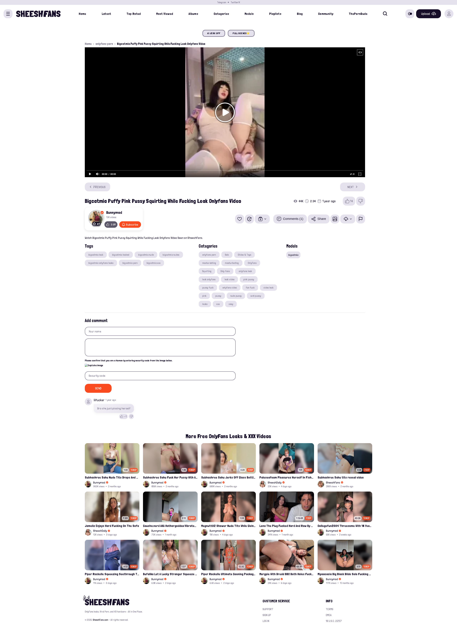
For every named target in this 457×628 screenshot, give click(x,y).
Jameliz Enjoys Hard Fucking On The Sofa (112, 526)
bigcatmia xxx (154, 262)
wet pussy (255, 295)
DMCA (329, 615)
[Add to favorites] (239, 219)
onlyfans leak (245, 271)
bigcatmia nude (146, 254)
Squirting (207, 271)
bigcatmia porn (130, 262)
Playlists (275, 14)
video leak (268, 287)
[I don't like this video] (360, 201)
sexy (231, 304)
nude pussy (236, 295)
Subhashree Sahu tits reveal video (341, 477)
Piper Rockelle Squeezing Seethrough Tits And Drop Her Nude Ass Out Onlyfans (112, 574)
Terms (329, 609)
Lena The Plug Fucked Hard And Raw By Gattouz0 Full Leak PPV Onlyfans (286, 526)
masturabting (209, 262)
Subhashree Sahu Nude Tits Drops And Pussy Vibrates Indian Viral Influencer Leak (112, 477)
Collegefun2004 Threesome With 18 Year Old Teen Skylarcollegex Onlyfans (345, 526)
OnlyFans (252, 262)
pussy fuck (208, 287)
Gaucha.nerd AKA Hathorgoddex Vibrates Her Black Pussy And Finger (170, 526)
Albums (193, 14)
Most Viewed (164, 14)
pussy (218, 295)
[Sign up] (449, 13)
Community (325, 14)
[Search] (385, 13)
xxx (218, 304)
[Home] (38, 14)
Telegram (221, 2)
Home (82, 14)
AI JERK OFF (213, 33)
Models (249, 14)
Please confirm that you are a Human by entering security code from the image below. (128, 360)
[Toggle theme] (409, 13)
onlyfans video (229, 287)
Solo (227, 254)
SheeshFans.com (100, 619)
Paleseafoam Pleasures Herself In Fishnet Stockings (286, 477)
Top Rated (134, 14)
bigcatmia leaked (120, 254)
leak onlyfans (209, 279)
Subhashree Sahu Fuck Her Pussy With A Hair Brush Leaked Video (170, 477)
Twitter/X (235, 2)
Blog (300, 14)
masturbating (232, 262)
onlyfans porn (104, 44)
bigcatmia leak (95, 254)
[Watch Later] (249, 219)
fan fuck (250, 287)
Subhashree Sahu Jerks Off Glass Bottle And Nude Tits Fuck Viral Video (228, 477)
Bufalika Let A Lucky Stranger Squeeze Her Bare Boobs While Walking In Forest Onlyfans (170, 574)
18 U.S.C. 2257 (334, 621)
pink (204, 295)
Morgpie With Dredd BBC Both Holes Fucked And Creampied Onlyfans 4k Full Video (286, 574)
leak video (230, 279)
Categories (221, 14)
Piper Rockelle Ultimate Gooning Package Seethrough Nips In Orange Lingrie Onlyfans (228, 574)
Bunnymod (114, 212)
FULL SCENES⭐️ (241, 33)
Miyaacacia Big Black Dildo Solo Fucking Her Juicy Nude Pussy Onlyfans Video (345, 574)
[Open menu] (8, 13)
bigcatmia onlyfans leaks (101, 262)
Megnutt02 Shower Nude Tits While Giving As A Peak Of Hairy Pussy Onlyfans (228, 526)
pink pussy (248, 279)
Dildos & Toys (244, 254)
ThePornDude (358, 14)
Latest (106, 14)
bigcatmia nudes (171, 254)
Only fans (225, 271)
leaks (204, 304)
